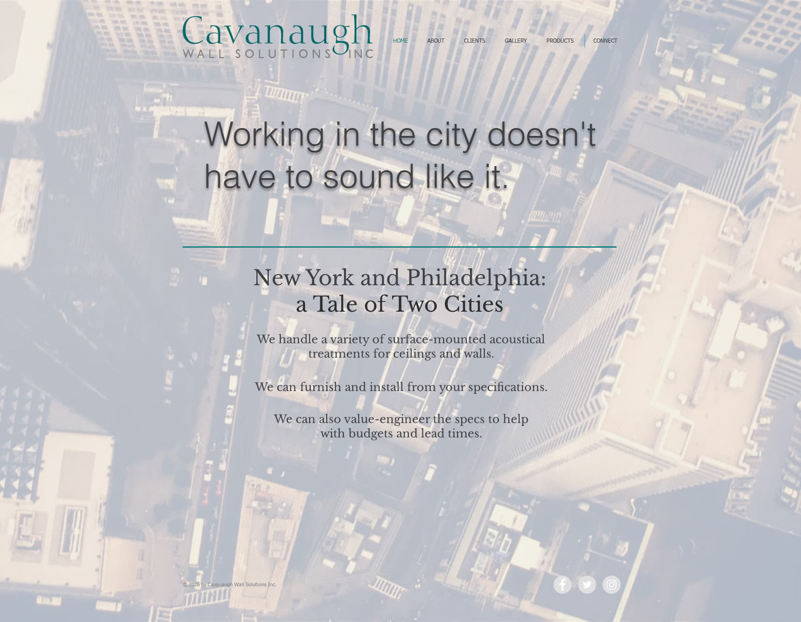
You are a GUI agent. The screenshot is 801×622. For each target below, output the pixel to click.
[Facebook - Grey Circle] (562, 585)
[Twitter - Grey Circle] (587, 585)
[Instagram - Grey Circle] (612, 585)
